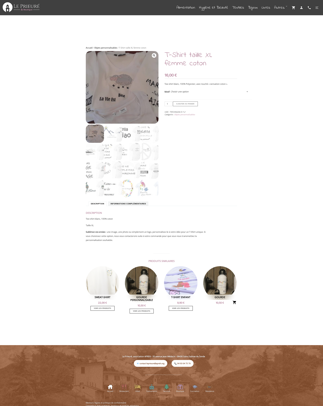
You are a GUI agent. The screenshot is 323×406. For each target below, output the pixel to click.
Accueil (89, 47)
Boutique (180, 391)
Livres (266, 7)
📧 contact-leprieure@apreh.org (150, 363)
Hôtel (137, 391)
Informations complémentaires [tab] (128, 204)
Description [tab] (97, 204)
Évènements (151, 391)
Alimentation (186, 7)
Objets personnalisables (105, 47)
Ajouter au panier (185, 104)
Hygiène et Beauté (213, 7)
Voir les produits (102, 308)
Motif (167, 91)
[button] (154, 55)
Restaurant (124, 391)
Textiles (238, 7)
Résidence (209, 391)
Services (166, 391)
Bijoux (253, 7)
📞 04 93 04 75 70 (182, 363)
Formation (194, 391)
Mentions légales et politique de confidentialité (106, 402)
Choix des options (235, 302)
